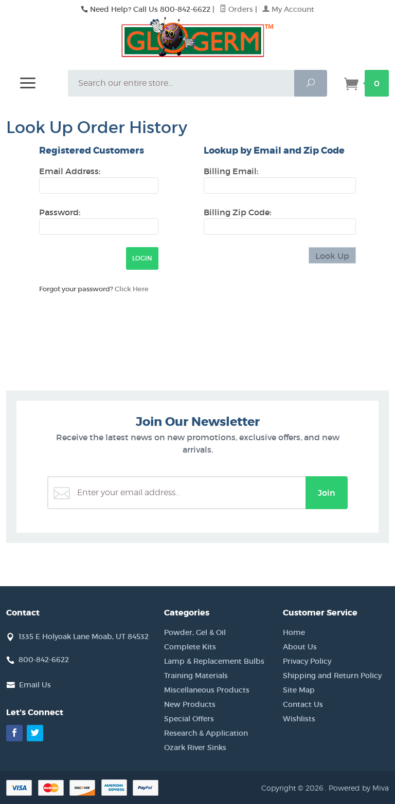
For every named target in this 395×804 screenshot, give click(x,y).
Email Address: (69, 171)
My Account (292, 9)
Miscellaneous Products (206, 690)
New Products (190, 704)
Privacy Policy (307, 661)
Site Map (299, 690)
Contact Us (303, 704)
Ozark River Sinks (195, 747)
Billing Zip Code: (237, 212)
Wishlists (299, 718)
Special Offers (189, 718)
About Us (300, 646)
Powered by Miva (359, 787)
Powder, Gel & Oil (195, 632)
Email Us (35, 684)
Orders (239, 9)
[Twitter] (35, 733)
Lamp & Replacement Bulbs (214, 661)
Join (326, 493)
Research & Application (206, 733)
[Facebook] (14, 733)
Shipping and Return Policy (332, 675)
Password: (59, 212)
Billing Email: (231, 171)
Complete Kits (190, 646)
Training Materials (196, 675)
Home (294, 632)
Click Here (132, 289)
